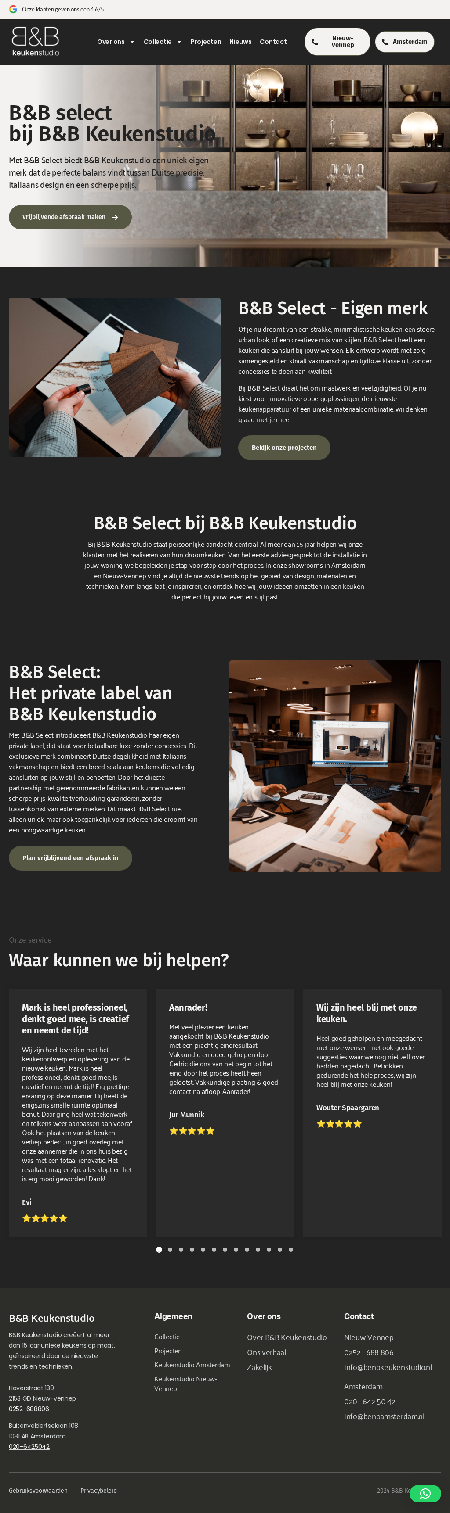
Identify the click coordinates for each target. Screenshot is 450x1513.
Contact (273, 41)
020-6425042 (29, 1446)
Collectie (158, 41)
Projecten (206, 41)
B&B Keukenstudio (51, 1317)
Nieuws (240, 41)
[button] (425, 1493)
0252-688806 (29, 1409)
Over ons (111, 41)
